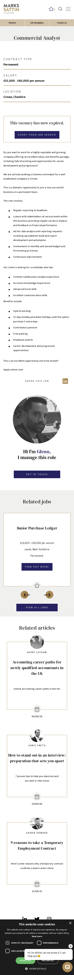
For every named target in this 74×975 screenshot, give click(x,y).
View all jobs (37, 607)
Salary (10, 75)
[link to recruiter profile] (37, 642)
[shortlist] (37, 585)
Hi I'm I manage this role (37, 454)
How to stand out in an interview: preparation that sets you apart (37, 758)
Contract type (18, 59)
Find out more (37, 567)
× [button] (70, 923)
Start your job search (37, 135)
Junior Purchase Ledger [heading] (37, 528)
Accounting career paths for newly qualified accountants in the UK (37, 667)
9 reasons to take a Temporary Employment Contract (37, 845)
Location (12, 91)
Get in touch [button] (37, 474)
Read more (37, 936)
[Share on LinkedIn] (37, 381)
